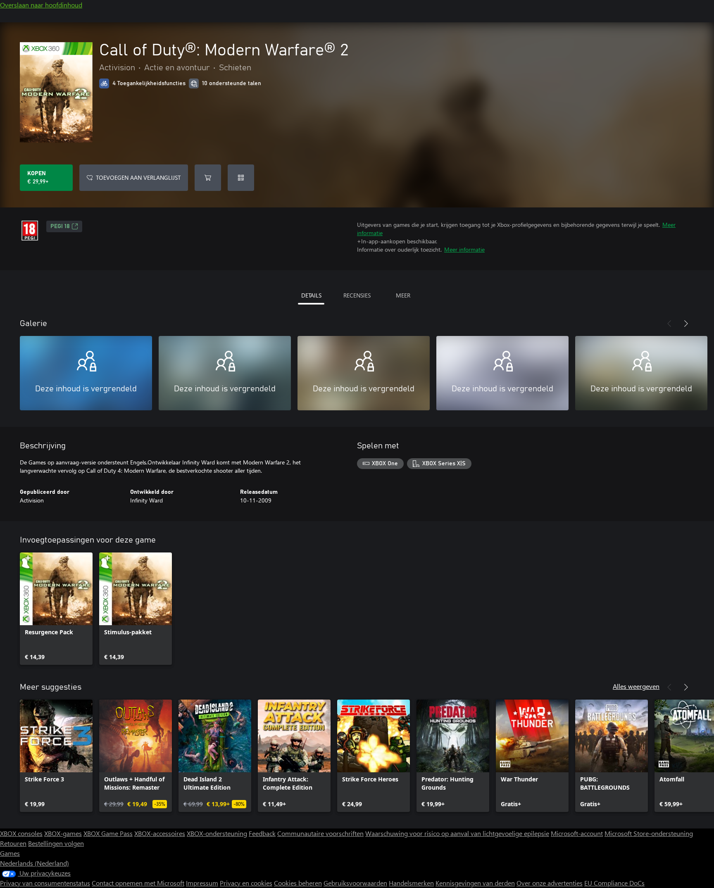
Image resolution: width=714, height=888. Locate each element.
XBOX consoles (21, 833)
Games (10, 853)
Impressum (202, 882)
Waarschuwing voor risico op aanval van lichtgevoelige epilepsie (457, 833)
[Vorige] (669, 323)
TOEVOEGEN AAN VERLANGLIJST (138, 177)
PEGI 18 (60, 226)
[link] (56, 608)
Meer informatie (464, 249)
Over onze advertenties (549, 882)
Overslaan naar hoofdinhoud (41, 4)
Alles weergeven (636, 686)
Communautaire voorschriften (320, 833)
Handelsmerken (411, 882)
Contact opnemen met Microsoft (138, 882)
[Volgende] (686, 323)
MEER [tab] (403, 295)
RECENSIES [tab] (357, 295)
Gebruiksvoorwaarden (355, 882)
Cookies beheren (298, 882)
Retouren (13, 843)
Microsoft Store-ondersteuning (649, 833)
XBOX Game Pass (108, 833)
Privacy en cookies (246, 882)
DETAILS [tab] (311, 295)
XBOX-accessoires (159, 833)
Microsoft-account (577, 833)
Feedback (262, 833)
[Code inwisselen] (241, 177)
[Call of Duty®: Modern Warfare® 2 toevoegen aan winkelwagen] (208, 177)
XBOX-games (63, 833)
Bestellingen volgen (56, 843)
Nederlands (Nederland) (34, 863)
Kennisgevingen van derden (475, 882)
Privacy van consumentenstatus (45, 882)
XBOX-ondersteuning (217, 833)
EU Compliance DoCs (614, 882)
